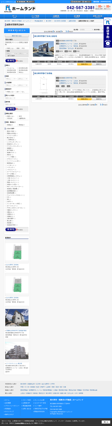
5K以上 (21, 72)
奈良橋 (32, 387)
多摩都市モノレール (65, 44)
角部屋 (10, 223)
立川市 (38, 384)
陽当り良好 (11, 131)
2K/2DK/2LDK (11, 70)
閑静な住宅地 (12, 133)
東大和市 (66, 41)
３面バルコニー (13, 180)
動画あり (22, 125)
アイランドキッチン (14, 146)
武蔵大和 (56, 393)
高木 (57, 387)
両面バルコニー (13, 182)
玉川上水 (71, 48)
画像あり (10, 125)
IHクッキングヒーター (15, 186)
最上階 (10, 220)
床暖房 (10, 148)
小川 (75, 393)
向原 (37, 387)
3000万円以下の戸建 (40, 408)
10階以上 (11, 214)
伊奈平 (42, 387)
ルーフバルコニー (13, 171)
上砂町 (48, 387)
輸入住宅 (11, 137)
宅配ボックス (12, 210)
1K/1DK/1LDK (23, 68)
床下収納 (11, 150)
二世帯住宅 (11, 140)
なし (23, 91)
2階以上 (10, 212)
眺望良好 (11, 163)
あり (18, 91)
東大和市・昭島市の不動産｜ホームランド (66, 400)
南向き (10, 155)
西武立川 (42, 393)
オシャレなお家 (39, 400)
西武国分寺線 (63, 390)
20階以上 (11, 216)
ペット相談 (11, 157)
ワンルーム (10, 68)
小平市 (52, 384)
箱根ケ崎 (63, 393)
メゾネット (11, 165)
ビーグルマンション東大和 (14, 363)
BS (9, 199)
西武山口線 (72, 390)
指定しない (10, 48)
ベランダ (11, 167)
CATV (10, 201)
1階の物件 (11, 218)
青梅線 (79, 390)
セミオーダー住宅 (40, 403)
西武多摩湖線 (47, 390)
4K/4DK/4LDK (11, 72)
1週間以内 (22, 118)
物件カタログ (9, 414)
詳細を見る (84, 64)
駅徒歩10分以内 (39, 411)
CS (9, 197)
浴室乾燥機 (11, 193)
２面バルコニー (13, 178)
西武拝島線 (62, 48)
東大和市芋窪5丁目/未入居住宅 (45, 36)
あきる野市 (45, 384)
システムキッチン (13, 142)
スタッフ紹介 (27, 400)
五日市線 (86, 390)
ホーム (7, 400)
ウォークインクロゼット (16, 195)
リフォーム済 (12, 135)
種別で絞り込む (17, 36)
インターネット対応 (14, 203)
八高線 (55, 390)
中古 (23, 48)
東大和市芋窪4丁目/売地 (43, 73)
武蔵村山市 (31, 384)
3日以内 (9, 118)
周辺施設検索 (27, 406)
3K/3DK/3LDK (23, 70)
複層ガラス (11, 152)
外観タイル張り (13, 184)
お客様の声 (26, 403)
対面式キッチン (13, 144)
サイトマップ (9, 411)
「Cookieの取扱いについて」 (22, 423)
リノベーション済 (13, 161)
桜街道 (76, 46)
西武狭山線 (93, 390)
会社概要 (8, 403)
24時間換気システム (14, 176)
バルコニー (11, 169)
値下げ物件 (11, 56)
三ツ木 (27, 387)
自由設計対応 (12, 225)
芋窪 (70, 41)
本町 (53, 387)
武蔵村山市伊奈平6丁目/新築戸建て (16, 330)
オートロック (12, 206)
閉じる (106, 422)
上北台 (76, 44)
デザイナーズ (12, 159)
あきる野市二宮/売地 (12, 264)
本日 (20, 116)
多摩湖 (81, 393)
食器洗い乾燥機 (13, 189)
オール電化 (11, 174)
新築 (18, 48)
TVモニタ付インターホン (16, 208)
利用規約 (8, 408)
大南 (64, 387)
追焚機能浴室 (12, 191)
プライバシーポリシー (12, 406)
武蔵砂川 (29, 393)
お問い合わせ (27, 408)
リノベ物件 (38, 406)
